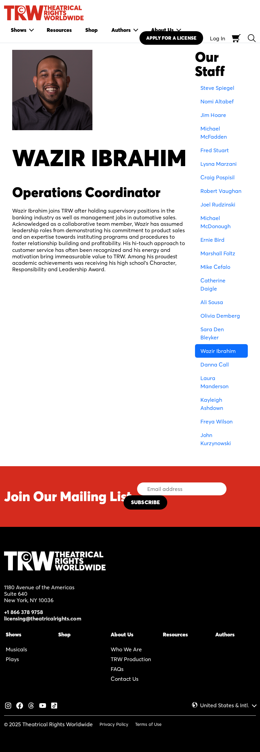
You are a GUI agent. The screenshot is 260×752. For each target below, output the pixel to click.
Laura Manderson (214, 382)
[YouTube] (43, 704)
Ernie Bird (212, 239)
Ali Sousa (211, 302)
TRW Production (131, 659)
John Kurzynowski (215, 439)
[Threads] (31, 704)
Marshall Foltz (217, 253)
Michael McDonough (215, 222)
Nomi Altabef (217, 101)
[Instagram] (8, 704)
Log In (217, 38)
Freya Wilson (216, 421)
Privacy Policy (114, 724)
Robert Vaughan (220, 190)
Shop (64, 634)
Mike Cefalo (215, 266)
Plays (12, 659)
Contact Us (124, 678)
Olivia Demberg (220, 315)
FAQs (117, 669)
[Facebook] (20, 704)
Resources (175, 634)
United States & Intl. (224, 705)
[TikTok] (54, 704)
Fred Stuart (214, 150)
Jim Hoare (213, 115)
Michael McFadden (213, 132)
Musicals (16, 649)
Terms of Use (148, 724)
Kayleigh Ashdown (211, 403)
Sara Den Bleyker (212, 333)
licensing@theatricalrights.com (42, 618)
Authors (225, 634)
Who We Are (126, 649)
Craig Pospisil (217, 177)
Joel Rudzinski (217, 204)
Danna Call (214, 364)
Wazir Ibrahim (218, 351)
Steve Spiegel (217, 87)
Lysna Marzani (218, 163)
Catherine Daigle (212, 284)
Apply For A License (171, 38)
